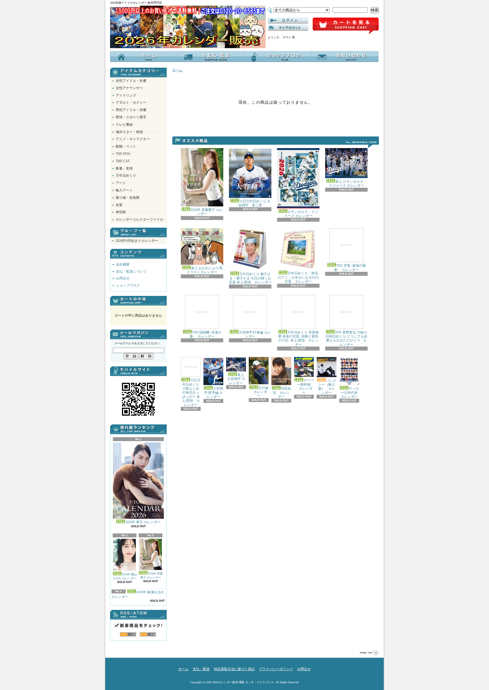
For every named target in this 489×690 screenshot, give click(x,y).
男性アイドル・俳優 (131, 110)
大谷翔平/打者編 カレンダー (255, 324)
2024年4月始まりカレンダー (137, 241)
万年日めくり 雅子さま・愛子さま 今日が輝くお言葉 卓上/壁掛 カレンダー (250, 278)
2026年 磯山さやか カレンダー (125, 576)
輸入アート (124, 190)
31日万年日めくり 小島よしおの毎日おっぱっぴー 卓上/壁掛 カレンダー (191, 386)
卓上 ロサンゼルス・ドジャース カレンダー (348, 183)
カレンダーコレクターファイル (139, 219)
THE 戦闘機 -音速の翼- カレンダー (206, 324)
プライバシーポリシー (276, 669)
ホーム (143, 56)
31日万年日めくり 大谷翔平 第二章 (254, 203)
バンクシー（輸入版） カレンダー (327, 387)
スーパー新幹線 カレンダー (304, 386)
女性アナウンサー (129, 88)
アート (121, 183)
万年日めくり (126, 176)
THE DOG (123, 154)
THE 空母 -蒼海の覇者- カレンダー (350, 257)
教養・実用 (124, 168)
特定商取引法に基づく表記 (234, 669)
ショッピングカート (345, 26)
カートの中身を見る (138, 301)
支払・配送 (201, 669)
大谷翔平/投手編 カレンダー (213, 392)
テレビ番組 (124, 125)
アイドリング (126, 95)
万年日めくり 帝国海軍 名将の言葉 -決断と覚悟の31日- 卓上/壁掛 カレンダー (298, 328)
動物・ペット (126, 146)
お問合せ (344, 56)
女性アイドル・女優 (131, 81)
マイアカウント (288, 28)
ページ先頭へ (369, 653)
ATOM (148, 634)
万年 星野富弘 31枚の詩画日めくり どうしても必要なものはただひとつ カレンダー (346, 328)
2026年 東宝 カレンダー (143, 522)
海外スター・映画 (129, 132)
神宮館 (121, 212)
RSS (128, 634)
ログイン (288, 21)
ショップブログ (277, 56)
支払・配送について (210, 56)
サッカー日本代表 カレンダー (351, 392)
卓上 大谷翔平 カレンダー (236, 379)
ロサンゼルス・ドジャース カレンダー (301, 214)
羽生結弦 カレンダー (282, 392)
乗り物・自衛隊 (128, 198)
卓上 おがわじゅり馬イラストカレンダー (204, 270)
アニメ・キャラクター (133, 139)
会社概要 (123, 264)
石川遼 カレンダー (259, 392)
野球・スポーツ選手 (131, 117)
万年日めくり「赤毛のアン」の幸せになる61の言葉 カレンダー (298, 277)
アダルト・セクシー (131, 102)
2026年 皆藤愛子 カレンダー (151, 575)
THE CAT (123, 161)
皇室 (119, 205)
